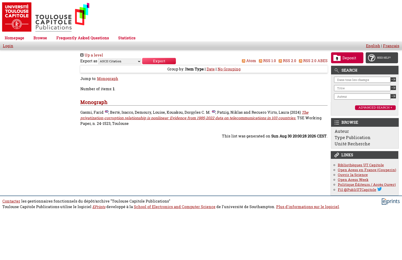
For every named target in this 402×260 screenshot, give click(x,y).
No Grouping (229, 69)
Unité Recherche (352, 144)
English (373, 45)
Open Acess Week (353, 179)
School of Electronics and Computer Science (174, 206)
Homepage (14, 37)
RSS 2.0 (289, 60)
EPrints (98, 206)
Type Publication (353, 137)
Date (211, 69)
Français (391, 45)
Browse (40, 37)
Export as (88, 60)
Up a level (93, 55)
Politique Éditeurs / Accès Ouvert (367, 184)
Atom (250, 60)
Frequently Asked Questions (82, 37)
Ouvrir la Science (353, 174)
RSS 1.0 (269, 60)
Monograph (107, 78)
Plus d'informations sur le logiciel (307, 206)
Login (8, 45)
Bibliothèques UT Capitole (361, 165)
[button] (159, 61)
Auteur (342, 131)
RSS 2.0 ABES (315, 60)
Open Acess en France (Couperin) (367, 169)
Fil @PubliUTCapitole (357, 189)
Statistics (126, 37)
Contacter (11, 201)
